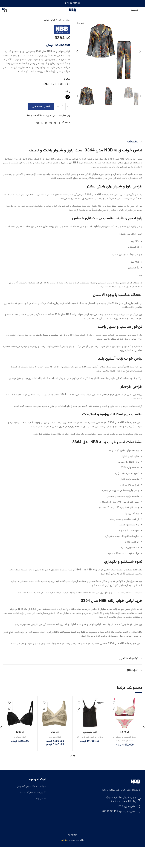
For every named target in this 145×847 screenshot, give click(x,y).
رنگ (68, 92)
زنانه (60, 20)
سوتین (52, 737)
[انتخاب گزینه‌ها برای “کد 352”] (44, 709)
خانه (67, 20)
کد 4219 (124, 732)
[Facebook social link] (59, 123)
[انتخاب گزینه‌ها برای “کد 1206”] (9, 709)
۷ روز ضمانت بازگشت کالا (33, 793)
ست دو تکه (127, 741)
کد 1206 (20, 732)
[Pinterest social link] (50, 123)
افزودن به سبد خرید (40, 106)
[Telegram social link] (37, 123)
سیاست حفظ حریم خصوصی (31, 786)
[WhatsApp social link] (42, 123)
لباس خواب (49, 20)
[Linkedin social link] (46, 123)
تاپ (83, 737)
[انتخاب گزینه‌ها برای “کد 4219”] (114, 709)
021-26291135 (72, 3)
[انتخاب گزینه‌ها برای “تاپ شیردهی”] (79, 709)
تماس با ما (40, 799)
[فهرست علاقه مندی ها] (114, 703)
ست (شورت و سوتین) (125, 737)
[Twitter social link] (55, 123)
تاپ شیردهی (90, 732)
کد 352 (55, 732)
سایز (67, 79)
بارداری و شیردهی (94, 737)
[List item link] (121, 807)
